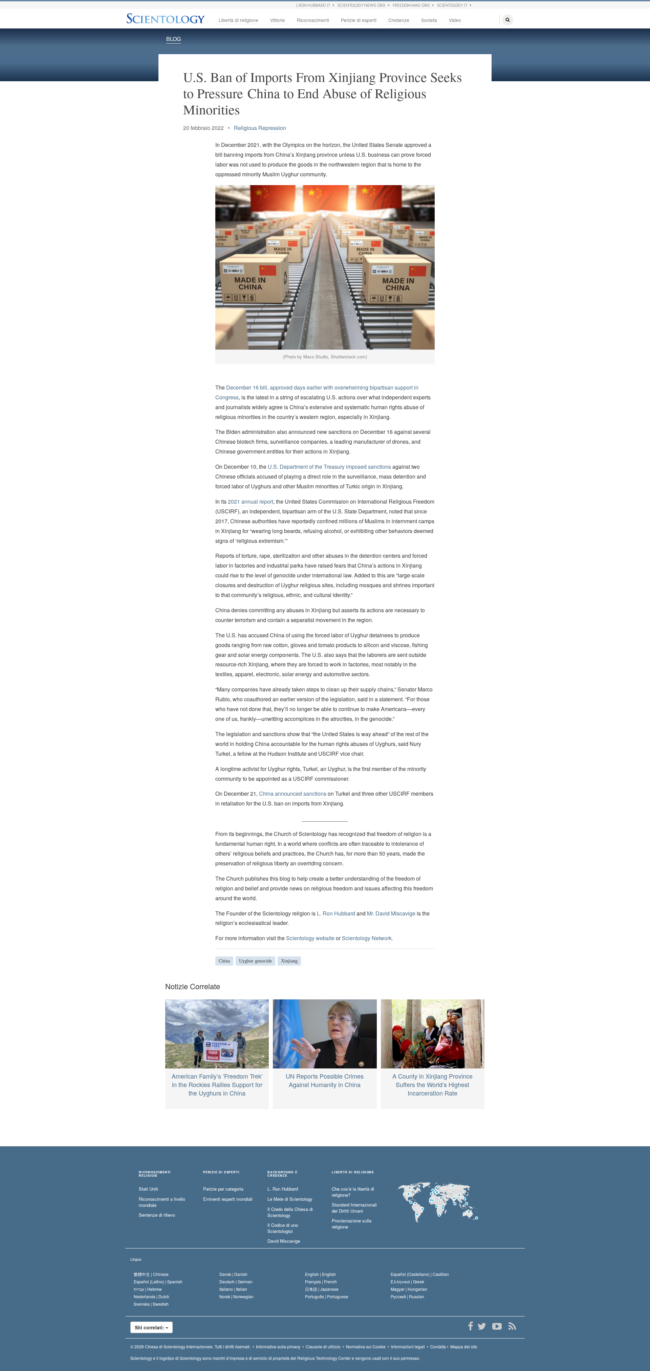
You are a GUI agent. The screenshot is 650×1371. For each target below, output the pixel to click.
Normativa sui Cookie (366, 1346)
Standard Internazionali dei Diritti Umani (354, 1208)
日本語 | (322, 1289)
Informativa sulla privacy (278, 1346)
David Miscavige (283, 1241)
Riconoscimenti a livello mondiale (162, 1202)
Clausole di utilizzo (323, 1346)
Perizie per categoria (223, 1189)
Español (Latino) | (158, 1281)
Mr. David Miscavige (391, 913)
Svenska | (151, 1304)
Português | (326, 1296)
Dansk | (233, 1274)
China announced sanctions (292, 793)
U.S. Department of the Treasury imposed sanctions (329, 466)
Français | (321, 1281)
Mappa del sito (463, 1346)
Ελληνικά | (407, 1281)
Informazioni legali (408, 1346)
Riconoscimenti (313, 20)
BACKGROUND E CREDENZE (282, 1174)
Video (455, 20)
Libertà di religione (238, 20)
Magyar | (409, 1289)
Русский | (407, 1296)
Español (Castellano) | (420, 1274)
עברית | (148, 1289)
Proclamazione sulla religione (351, 1224)
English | (320, 1274)
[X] (482, 1326)
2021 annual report (250, 501)
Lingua (135, 1259)
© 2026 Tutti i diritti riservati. (190, 1346)
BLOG (173, 39)
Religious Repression (260, 128)
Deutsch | (236, 1281)
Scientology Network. (367, 938)
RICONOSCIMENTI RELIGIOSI (155, 1174)
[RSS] (512, 1326)
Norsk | (236, 1296)
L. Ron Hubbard (336, 913)
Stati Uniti (148, 1189)
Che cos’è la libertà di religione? (353, 1192)
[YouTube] (497, 1326)
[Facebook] (470, 1326)
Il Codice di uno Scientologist (282, 1228)
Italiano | (233, 1289)
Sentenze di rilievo (157, 1215)
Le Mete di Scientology (289, 1199)
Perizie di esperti (358, 20)
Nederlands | (151, 1296)
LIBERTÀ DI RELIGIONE (353, 1172)
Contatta (438, 1346)
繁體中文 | (151, 1274)
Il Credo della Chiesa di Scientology (290, 1212)
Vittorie (277, 20)
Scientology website (310, 938)
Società (429, 20)
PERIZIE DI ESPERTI (221, 1172)
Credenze (398, 20)
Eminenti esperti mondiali (228, 1199)
